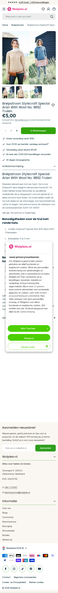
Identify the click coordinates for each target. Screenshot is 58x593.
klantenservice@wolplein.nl (17, 492)
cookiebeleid (33, 296)
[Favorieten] (43, 9)
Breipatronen (17, 25)
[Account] (48, 9)
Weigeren (29, 338)
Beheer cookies (36, 582)
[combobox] (29, 16)
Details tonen (28, 347)
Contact (6, 577)
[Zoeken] (51, 16)
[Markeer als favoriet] (53, 105)
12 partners (39, 286)
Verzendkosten (21, 120)
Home (5, 25)
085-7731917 (11, 487)
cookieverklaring (27, 311)
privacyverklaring (17, 296)
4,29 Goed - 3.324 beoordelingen (34, 2)
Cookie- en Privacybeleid (14, 582)
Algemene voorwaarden (25, 577)
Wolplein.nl (15, 588)
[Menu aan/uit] (4, 9)
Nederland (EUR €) (15, 548)
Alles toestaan (28, 328)
